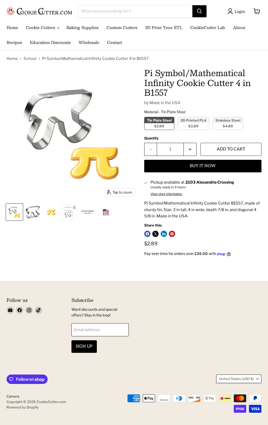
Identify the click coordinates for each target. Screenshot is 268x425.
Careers (13, 396)
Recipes (14, 42)
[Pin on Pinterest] (172, 234)
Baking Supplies (82, 27)
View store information (166, 194)
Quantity (151, 138)
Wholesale (89, 42)
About (239, 27)
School (30, 58)
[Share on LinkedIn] (164, 234)
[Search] (199, 11)
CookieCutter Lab (207, 27)
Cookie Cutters (41, 27)
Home (12, 27)
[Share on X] (155, 234)
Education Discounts (50, 42)
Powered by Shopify (23, 407)
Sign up (84, 346)
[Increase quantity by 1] (190, 149)
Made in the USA (164, 102)
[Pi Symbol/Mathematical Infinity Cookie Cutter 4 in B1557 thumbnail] (14, 212)
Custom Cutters (122, 27)
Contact (114, 42)
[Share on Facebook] (147, 234)
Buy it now (203, 165)
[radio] (159, 123)
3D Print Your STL (163, 27)
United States (236, 379)
